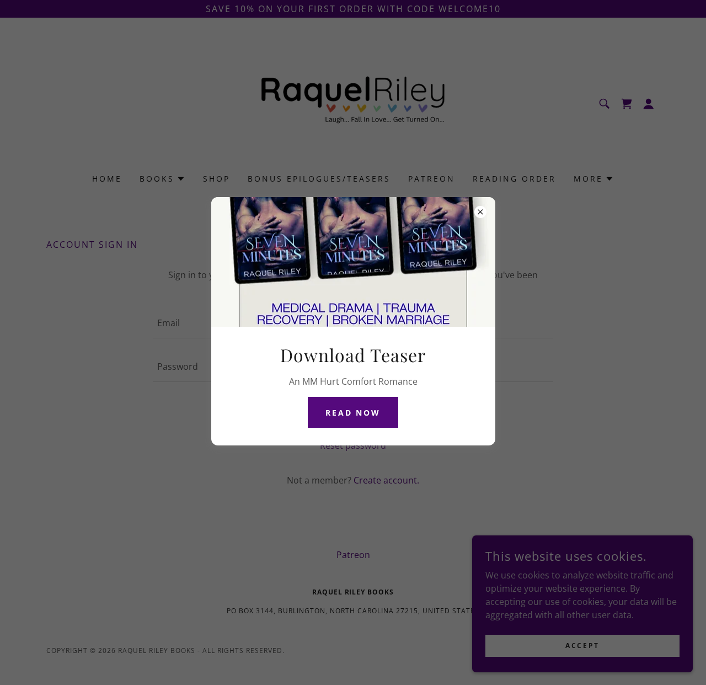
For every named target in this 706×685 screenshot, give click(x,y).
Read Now (353, 412)
